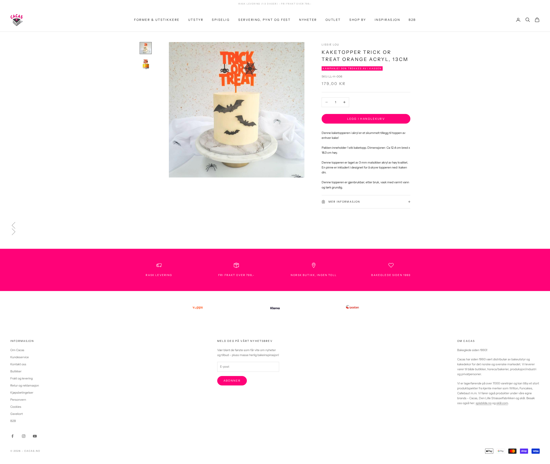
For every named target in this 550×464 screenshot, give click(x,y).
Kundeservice (19, 357)
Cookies (15, 407)
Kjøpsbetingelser (21, 392)
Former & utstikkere (157, 19)
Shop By (357, 19)
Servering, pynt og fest (264, 19)
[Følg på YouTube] (35, 436)
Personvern (18, 400)
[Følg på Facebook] (12, 436)
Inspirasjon (387, 19)
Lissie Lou (330, 44)
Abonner (232, 380)
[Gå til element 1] (146, 48)
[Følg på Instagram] (23, 436)
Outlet (333, 19)
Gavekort (16, 414)
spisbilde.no (484, 403)
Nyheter (308, 19)
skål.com (502, 403)
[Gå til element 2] (146, 64)
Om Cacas (17, 350)
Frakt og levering (21, 378)
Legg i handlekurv (366, 118)
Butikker (15, 371)
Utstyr (195, 19)
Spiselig (221, 19)
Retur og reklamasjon (24, 385)
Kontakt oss (18, 364)
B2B (412, 19)
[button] (275, 225)
